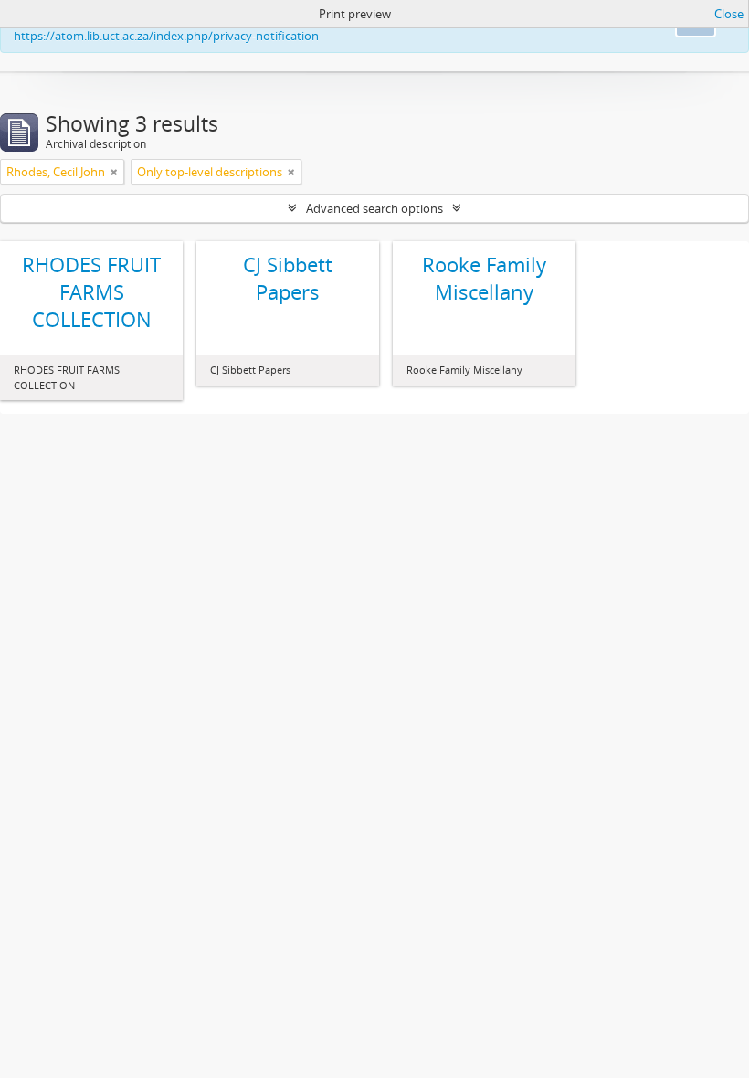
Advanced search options (374, 208)
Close (729, 13)
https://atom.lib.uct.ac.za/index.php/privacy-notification (166, 35)
